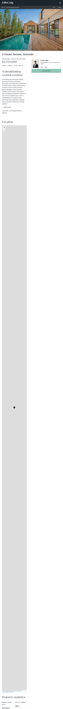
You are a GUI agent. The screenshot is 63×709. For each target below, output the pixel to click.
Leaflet (3, 690)
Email (45, 67)
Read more (7, 107)
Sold (3, 7)
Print (54, 7)
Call (42, 67)
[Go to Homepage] (7, 2)
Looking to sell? (46, 71)
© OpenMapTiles (18, 690)
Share (59, 7)
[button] (14, 407)
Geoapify (12, 690)
